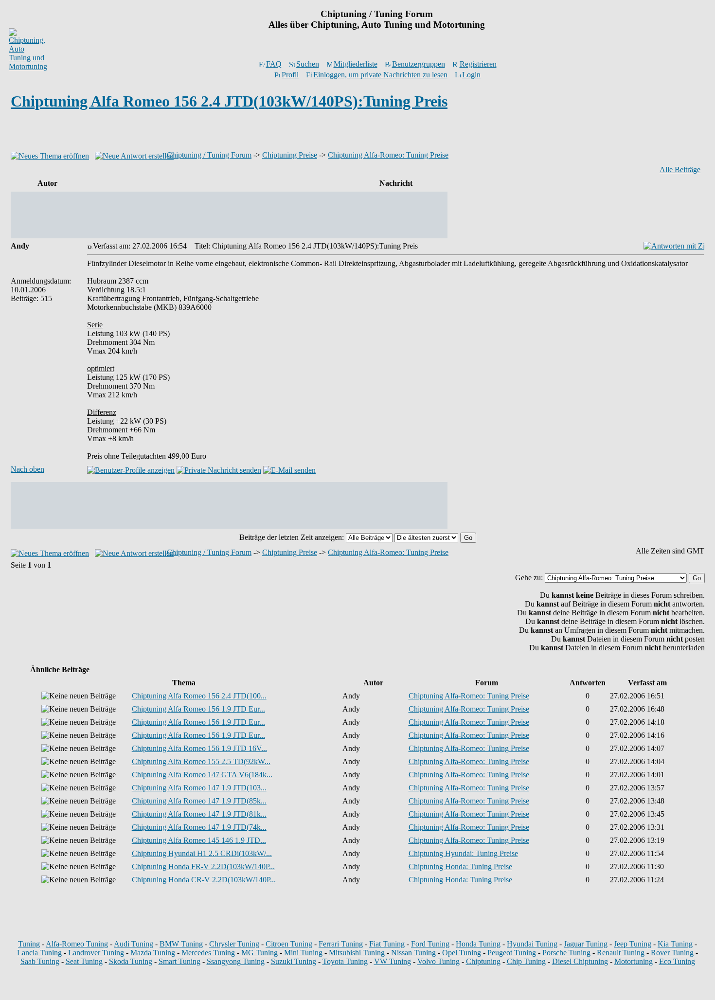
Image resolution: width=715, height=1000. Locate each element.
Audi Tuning (133, 944)
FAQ (274, 64)
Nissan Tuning (413, 952)
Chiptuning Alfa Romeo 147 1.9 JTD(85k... (199, 801)
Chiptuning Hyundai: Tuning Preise (463, 853)
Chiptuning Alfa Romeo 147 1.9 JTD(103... (199, 788)
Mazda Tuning (152, 952)
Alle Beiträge (680, 169)
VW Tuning (392, 961)
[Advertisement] (357, 133)
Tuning (29, 944)
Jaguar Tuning (586, 944)
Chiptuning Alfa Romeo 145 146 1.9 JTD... (199, 840)
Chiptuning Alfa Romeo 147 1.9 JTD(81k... (199, 814)
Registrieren (478, 64)
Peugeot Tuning (511, 952)
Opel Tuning (461, 952)
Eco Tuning (677, 961)
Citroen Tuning (289, 944)
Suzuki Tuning (293, 961)
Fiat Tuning (387, 944)
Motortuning (633, 961)
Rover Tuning (672, 952)
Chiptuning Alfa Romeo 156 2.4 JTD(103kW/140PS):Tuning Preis (229, 101)
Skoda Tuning (130, 961)
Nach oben (27, 469)
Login (471, 75)
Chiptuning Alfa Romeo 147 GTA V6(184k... (202, 774)
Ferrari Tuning (341, 944)
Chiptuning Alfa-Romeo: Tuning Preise (388, 155)
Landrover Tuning (96, 952)
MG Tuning (259, 952)
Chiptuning (483, 961)
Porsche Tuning (566, 952)
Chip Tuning (526, 961)
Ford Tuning (430, 944)
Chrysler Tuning (234, 944)
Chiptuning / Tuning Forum (209, 155)
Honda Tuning (478, 944)
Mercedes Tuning (208, 952)
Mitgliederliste (355, 64)
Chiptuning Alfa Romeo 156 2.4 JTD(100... (199, 696)
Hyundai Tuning (532, 944)
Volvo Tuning (438, 961)
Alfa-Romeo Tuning (77, 944)
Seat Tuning (84, 961)
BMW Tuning (181, 944)
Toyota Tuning (345, 961)
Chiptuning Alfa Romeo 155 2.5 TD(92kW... (201, 761)
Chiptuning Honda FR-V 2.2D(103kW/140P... (203, 866)
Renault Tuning (620, 952)
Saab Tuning (39, 961)
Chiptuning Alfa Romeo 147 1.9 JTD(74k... (199, 827)
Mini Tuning (303, 952)
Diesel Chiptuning (580, 961)
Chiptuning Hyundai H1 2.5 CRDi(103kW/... (202, 853)
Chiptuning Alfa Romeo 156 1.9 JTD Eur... (198, 709)
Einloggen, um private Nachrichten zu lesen (380, 75)
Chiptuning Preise (289, 155)
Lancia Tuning (39, 952)
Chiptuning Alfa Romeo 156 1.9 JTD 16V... (199, 748)
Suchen (307, 64)
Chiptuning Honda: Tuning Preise (460, 866)
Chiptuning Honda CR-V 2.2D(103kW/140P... (204, 879)
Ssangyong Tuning (236, 961)
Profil (290, 75)
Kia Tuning (675, 944)
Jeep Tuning (632, 944)
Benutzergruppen (418, 64)
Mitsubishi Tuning (357, 952)
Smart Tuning (179, 961)
